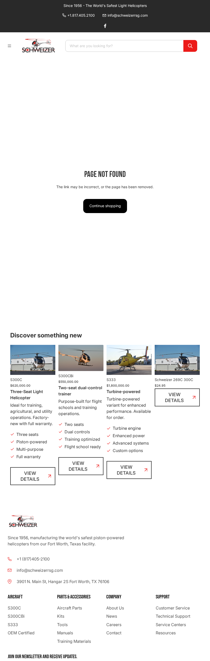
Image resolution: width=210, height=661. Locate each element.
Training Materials (74, 641)
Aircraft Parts (69, 607)
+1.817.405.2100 (81, 15)
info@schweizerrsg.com (128, 15)
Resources (166, 632)
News (111, 616)
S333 (13, 624)
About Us (115, 607)
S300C (14, 607)
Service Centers (171, 624)
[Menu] (11, 46)
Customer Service (173, 607)
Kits (60, 616)
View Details (29, 476)
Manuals (65, 632)
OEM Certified (21, 632)
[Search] (190, 46)
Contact (113, 632)
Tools (62, 624)
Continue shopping (105, 206)
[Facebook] (105, 26)
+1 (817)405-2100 (33, 559)
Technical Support (173, 616)
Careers (113, 624)
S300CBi (16, 616)
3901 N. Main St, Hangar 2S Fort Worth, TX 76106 (63, 581)
